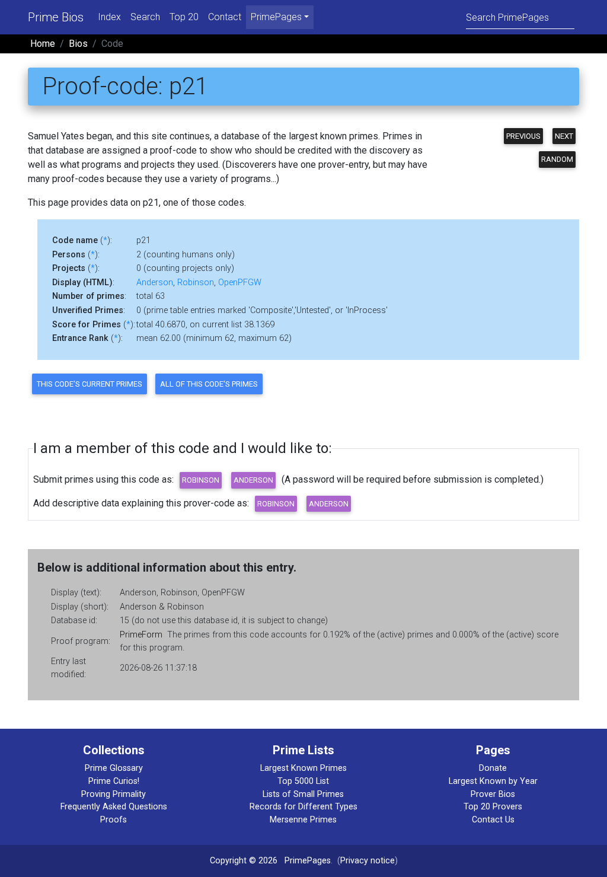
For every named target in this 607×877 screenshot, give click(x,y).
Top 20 (184, 17)
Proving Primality (113, 794)
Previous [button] (523, 136)
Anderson (154, 283)
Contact (224, 17)
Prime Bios (56, 17)
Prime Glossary (114, 768)
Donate (493, 768)
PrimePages (308, 861)
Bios (78, 43)
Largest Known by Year (493, 781)
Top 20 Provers (493, 807)
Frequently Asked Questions (113, 807)
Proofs (113, 820)
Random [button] (557, 159)
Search (145, 17)
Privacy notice (367, 861)
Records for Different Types (303, 807)
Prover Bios (493, 794)
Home (42, 43)
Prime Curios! (113, 781)
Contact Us (493, 820)
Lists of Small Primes (303, 794)
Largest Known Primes (303, 768)
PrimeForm (141, 635)
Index (109, 17)
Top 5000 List (303, 781)
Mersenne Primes (303, 820)
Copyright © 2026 (243, 861)
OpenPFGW (239, 283)
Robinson (195, 283)
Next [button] (564, 136)
